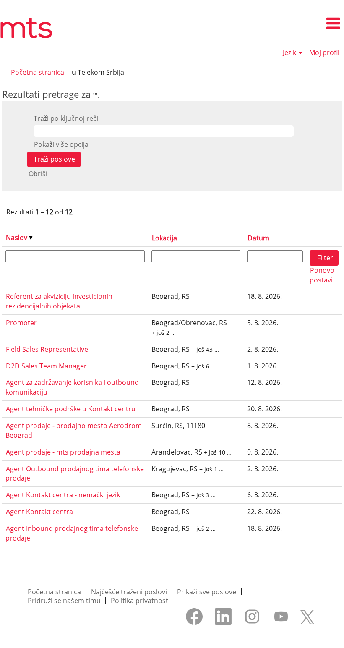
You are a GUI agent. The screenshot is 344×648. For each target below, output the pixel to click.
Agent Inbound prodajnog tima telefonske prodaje (71, 533)
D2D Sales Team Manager (46, 366)
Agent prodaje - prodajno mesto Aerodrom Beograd (73, 430)
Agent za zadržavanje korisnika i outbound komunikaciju (72, 387)
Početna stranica (37, 72)
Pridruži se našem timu (64, 600)
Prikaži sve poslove (206, 591)
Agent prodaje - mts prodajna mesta (63, 452)
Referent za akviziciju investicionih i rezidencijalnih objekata (60, 301)
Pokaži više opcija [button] (61, 144)
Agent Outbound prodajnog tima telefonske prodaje (74, 473)
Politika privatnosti (140, 600)
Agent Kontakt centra (39, 511)
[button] (286, 24)
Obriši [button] (38, 173)
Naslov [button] (17, 237)
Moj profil (324, 52)
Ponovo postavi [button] (322, 275)
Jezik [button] (290, 52)
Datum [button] (258, 238)
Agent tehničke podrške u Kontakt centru (71, 408)
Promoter (21, 322)
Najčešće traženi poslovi (129, 591)
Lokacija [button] (164, 238)
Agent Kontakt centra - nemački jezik (63, 494)
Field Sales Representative (47, 349)
